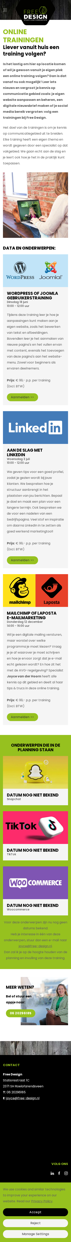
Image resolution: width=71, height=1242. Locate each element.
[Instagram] (66, 1173)
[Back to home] (35, 10)
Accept (35, 1212)
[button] (5, 10)
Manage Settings (35, 1234)
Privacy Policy (41, 1201)
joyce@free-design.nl (35, 946)
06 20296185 (20, 1013)
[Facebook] (59, 1173)
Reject (35, 1223)
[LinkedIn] (52, 1173)
